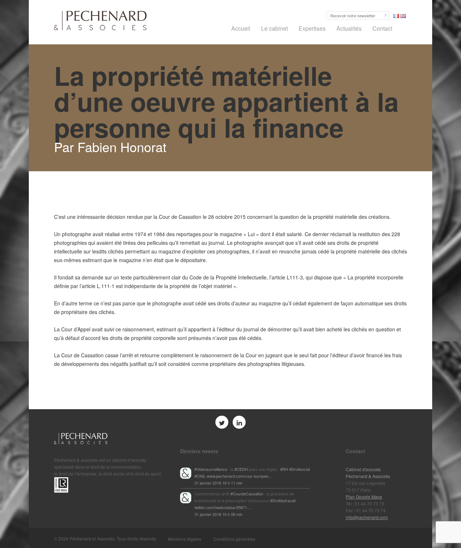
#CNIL (200, 476)
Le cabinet (274, 28)
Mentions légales (184, 539)
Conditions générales (234, 539)
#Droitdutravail (282, 500)
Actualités (349, 28)
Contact (382, 28)
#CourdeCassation (246, 493)
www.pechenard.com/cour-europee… (239, 476)
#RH (284, 469)
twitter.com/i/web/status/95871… (222, 507)
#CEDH (241, 469)
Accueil (240, 28)
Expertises (312, 28)
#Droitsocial (299, 469)
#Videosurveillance (210, 469)
